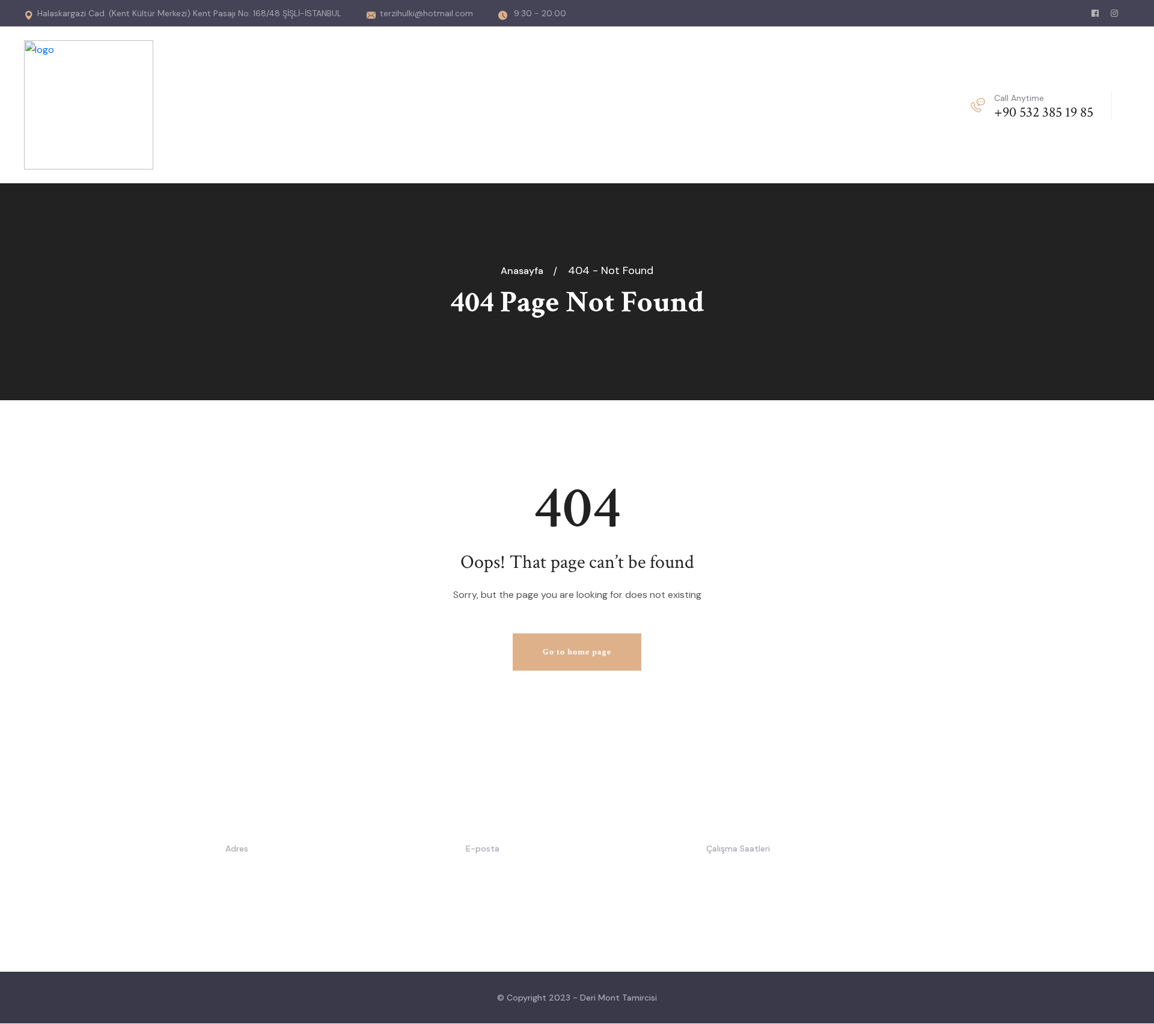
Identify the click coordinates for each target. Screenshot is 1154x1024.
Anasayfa (524, 270)
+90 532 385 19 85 (1043, 112)
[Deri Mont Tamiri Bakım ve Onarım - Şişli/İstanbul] (88, 104)
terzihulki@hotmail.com (426, 13)
